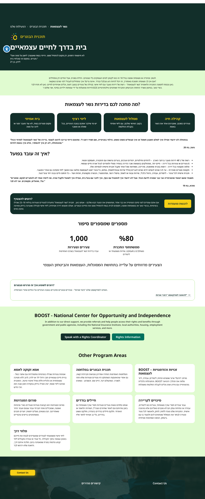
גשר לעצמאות (58, 26)
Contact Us (22, 472)
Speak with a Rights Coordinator (85, 337)
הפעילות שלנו (18, 26)
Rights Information (128, 337)
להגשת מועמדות (178, 203)
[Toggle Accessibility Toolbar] (6, 49)
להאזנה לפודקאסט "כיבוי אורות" (171, 295)
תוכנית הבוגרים (38, 26)
